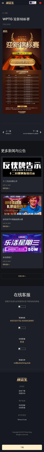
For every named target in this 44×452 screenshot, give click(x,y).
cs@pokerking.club (22, 363)
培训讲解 (22, 405)
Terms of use (22, 420)
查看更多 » (6, 188)
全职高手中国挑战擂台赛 (13, 219)
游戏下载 (22, 391)
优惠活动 (22, 393)
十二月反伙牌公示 (10, 181)
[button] (3, 3)
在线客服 (22, 408)
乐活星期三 (7, 257)
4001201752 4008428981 (22, 321)
